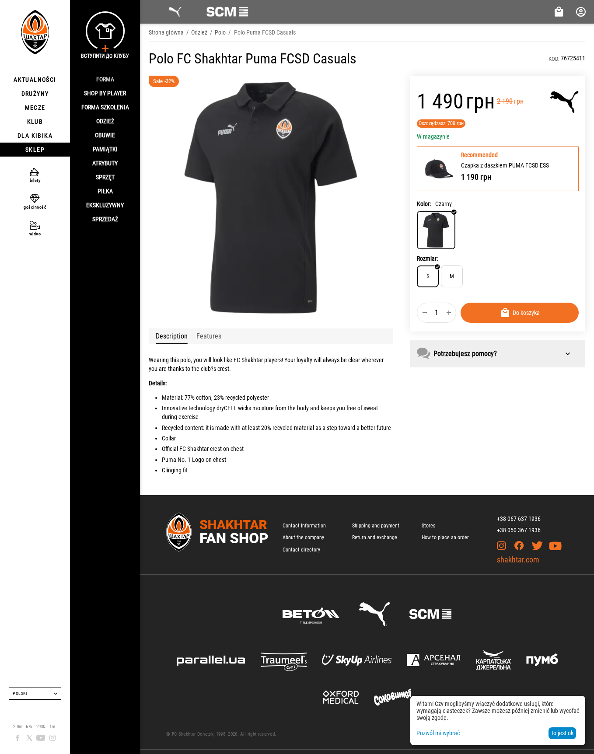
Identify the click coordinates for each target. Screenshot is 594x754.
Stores (428, 526)
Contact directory (301, 550)
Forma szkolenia (105, 107)
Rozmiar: (427, 258)
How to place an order (445, 537)
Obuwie (105, 135)
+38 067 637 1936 (519, 518)
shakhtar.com (518, 559)
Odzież (105, 121)
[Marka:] (564, 102)
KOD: (554, 59)
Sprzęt (105, 177)
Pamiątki (105, 149)
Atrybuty (105, 163)
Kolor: (424, 203)
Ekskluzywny (105, 205)
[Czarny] (436, 230)
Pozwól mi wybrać (438, 733)
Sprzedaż (105, 219)
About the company (303, 537)
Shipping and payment (375, 526)
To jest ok (562, 733)
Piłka (105, 191)
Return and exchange (374, 537)
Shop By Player (105, 93)
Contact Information (304, 526)
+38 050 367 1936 (519, 530)
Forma (105, 79)
